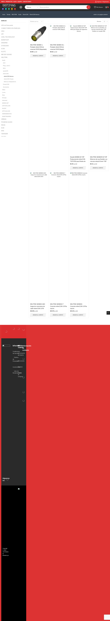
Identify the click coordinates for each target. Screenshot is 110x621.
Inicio (3, 14)
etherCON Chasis (8, 79)
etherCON (25, 14)
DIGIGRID (4, 43)
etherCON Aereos (8, 76)
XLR (4, 63)
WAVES (3, 136)
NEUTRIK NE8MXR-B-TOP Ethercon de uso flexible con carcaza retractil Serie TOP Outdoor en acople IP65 (98, 160)
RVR (2, 128)
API (2, 34)
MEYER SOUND (6, 54)
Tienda (8, 14)
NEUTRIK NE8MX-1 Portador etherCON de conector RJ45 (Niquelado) (38, 47)
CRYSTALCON (6, 105)
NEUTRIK (14, 14)
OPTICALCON (6, 111)
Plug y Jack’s (6, 65)
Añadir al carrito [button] (38, 55)
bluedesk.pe (6, 555)
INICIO (3, 1)
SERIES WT (5, 103)
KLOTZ (3, 51)
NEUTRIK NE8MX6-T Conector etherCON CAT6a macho (58, 306)
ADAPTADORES (6, 116)
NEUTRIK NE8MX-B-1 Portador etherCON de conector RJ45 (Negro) (57, 47)
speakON (5, 71)
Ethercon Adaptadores (10, 81)
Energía (4, 97)
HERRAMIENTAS (7, 113)
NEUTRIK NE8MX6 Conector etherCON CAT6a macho (78, 306)
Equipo (20, 1)
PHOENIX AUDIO (6, 122)
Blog (15, 1)
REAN (3, 125)
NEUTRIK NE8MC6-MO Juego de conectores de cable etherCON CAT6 (37, 306)
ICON (3, 48)
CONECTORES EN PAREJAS (10, 28)
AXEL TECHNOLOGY (8, 37)
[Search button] (88, 7)
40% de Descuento (7, 25)
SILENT (4, 108)
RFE (2, 131)
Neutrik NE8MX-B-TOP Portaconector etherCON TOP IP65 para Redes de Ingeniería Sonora (78, 160)
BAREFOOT (5, 40)
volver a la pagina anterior (101, 14)
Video (3, 89)
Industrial (4, 100)
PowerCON (6, 84)
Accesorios (6, 87)
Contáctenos (27, 1)
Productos (9, 1)
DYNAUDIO (5, 45)
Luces (3, 92)
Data (3, 95)
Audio (19, 14)
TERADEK (4, 133)
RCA (4, 68)
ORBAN (3, 119)
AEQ (2, 31)
